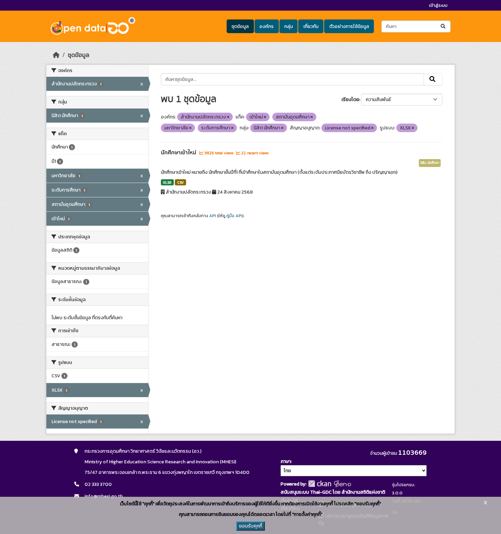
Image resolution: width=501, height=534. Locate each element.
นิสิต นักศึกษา (429, 162)
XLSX (167, 182)
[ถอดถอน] (228, 117)
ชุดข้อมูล (240, 26)
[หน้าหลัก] (56, 55)
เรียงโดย (350, 99)
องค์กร (266, 26)
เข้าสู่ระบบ (438, 5)
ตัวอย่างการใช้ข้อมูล (349, 26)
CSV (180, 182)
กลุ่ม (288, 26)
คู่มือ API (234, 216)
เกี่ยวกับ (311, 26)
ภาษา (285, 461)
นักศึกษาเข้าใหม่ (179, 152)
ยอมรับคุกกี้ (250, 526)
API (212, 216)
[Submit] (443, 26)
